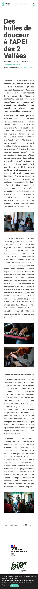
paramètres (27, 582)
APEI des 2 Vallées (26, 68)
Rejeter (6, 586)
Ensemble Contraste (12, 65)
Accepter (14, 586)
